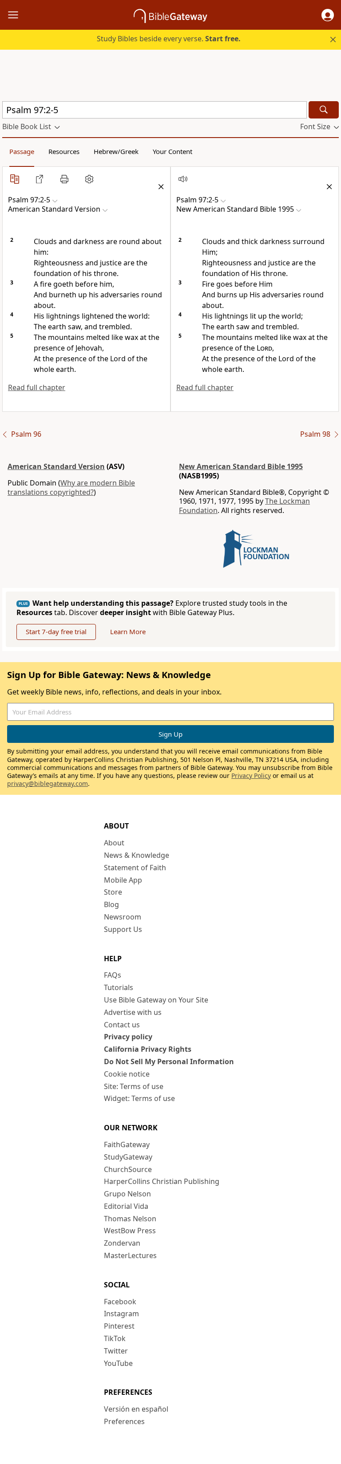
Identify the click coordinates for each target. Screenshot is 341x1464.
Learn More (128, 631)
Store (113, 892)
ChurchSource (128, 1169)
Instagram (121, 1313)
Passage (21, 151)
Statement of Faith (135, 867)
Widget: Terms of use (139, 1098)
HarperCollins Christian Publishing (161, 1181)
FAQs (112, 975)
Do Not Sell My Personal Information (169, 1061)
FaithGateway (127, 1144)
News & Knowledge (136, 855)
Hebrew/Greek (116, 151)
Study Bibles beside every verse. (169, 38)
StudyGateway (128, 1157)
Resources (63, 151)
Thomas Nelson (130, 1218)
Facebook (120, 1301)
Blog (111, 904)
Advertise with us (133, 1012)
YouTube (118, 1363)
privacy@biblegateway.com (47, 783)
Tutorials (118, 987)
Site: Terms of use (133, 1086)
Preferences (124, 1421)
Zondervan (122, 1243)
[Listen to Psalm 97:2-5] (183, 179)
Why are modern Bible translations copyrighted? (71, 487)
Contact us (122, 1025)
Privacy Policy (251, 775)
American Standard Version (56, 466)
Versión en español (136, 1409)
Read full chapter (36, 387)
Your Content (172, 151)
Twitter (116, 1351)
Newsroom (122, 917)
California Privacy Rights (147, 1049)
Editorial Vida (126, 1206)
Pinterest (119, 1326)
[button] (327, 15)
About (114, 843)
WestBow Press (130, 1230)
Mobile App (123, 880)
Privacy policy (128, 1037)
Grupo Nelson (127, 1194)
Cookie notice (127, 1074)
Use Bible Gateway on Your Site (156, 1000)
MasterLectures (130, 1255)
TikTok (115, 1338)
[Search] (324, 109)
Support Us (123, 929)
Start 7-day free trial (56, 631)
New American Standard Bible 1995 (241, 466)
